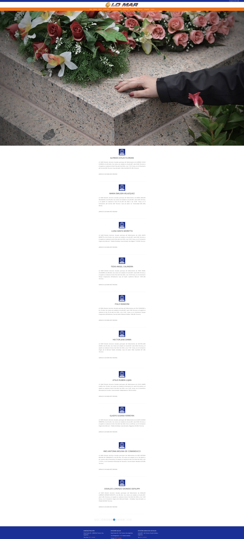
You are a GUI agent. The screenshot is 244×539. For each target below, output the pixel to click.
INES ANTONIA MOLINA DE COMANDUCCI (122, 451)
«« (95, 519)
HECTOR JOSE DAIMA (122, 339)
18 (123, 519)
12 (109, 519)
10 (104, 519)
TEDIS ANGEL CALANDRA (122, 266)
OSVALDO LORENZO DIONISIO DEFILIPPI (122, 488)
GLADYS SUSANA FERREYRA (122, 415)
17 (121, 519)
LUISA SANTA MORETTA (122, 231)
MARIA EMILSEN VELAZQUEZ (122, 193)
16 (118, 519)
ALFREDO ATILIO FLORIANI (122, 158)
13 (111, 519)
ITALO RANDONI (122, 304)
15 (116, 519)
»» (130, 519)
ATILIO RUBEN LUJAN (122, 380)
